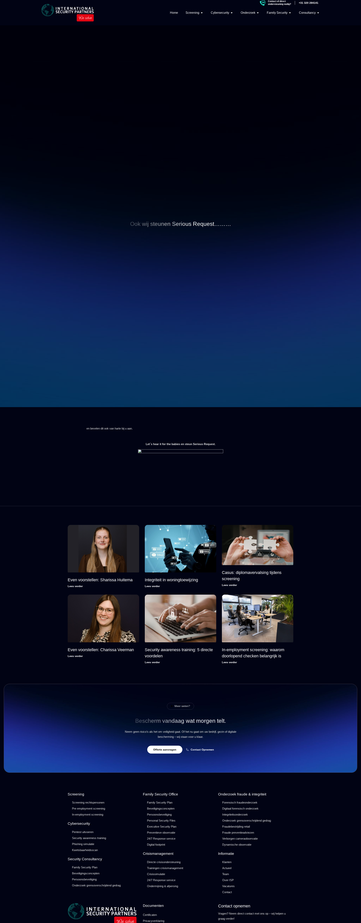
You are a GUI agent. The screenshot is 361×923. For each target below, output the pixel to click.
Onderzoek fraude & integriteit (242, 794)
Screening (76, 794)
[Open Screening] (201, 13)
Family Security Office (160, 794)
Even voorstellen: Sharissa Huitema (100, 580)
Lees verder (75, 586)
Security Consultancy (85, 859)
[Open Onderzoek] (257, 13)
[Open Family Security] (289, 13)
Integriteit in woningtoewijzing (171, 580)
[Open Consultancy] (318, 13)
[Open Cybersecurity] (231, 13)
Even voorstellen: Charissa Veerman (101, 649)
